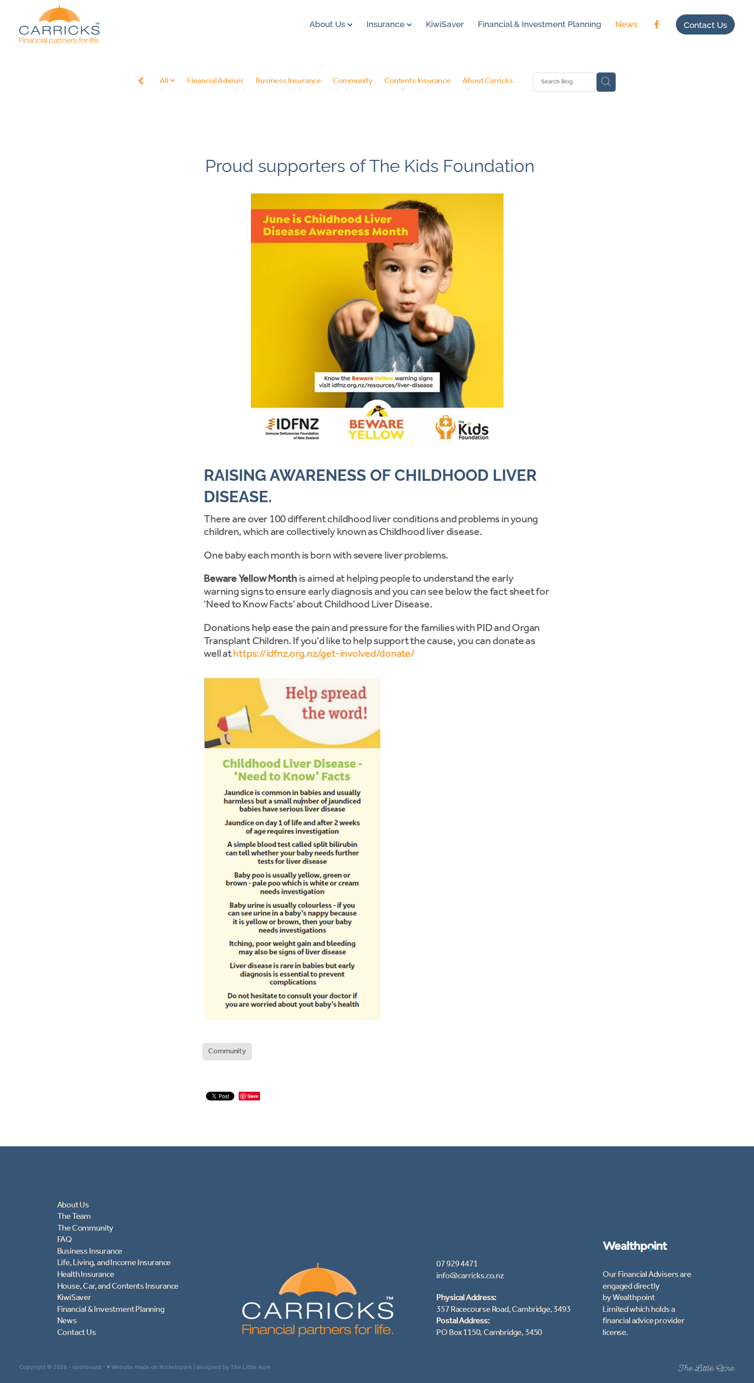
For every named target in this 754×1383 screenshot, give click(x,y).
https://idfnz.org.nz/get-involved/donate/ (324, 654)
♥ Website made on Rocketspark (149, 1367)
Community (352, 81)
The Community (85, 1228)
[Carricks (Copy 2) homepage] (90, 24)
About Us (328, 22)
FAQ (64, 1240)
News (626, 22)
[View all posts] (141, 82)
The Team (74, 1216)
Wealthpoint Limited (629, 1303)
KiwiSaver (445, 22)
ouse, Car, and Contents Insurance (120, 1286)
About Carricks (488, 81)
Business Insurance (288, 81)
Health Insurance (85, 1275)
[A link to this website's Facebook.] (656, 24)
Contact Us (705, 24)
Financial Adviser (215, 81)
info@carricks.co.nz (470, 1276)
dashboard (86, 1367)
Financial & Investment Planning (539, 22)
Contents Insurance (417, 81)
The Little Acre (250, 1367)
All (164, 80)
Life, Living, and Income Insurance (114, 1263)
